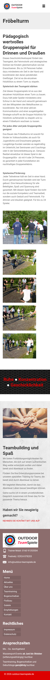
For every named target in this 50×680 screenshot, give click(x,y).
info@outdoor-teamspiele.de (22, 562)
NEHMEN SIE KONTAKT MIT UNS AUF (21, 520)
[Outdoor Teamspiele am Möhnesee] (13, 6)
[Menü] (43, 6)
